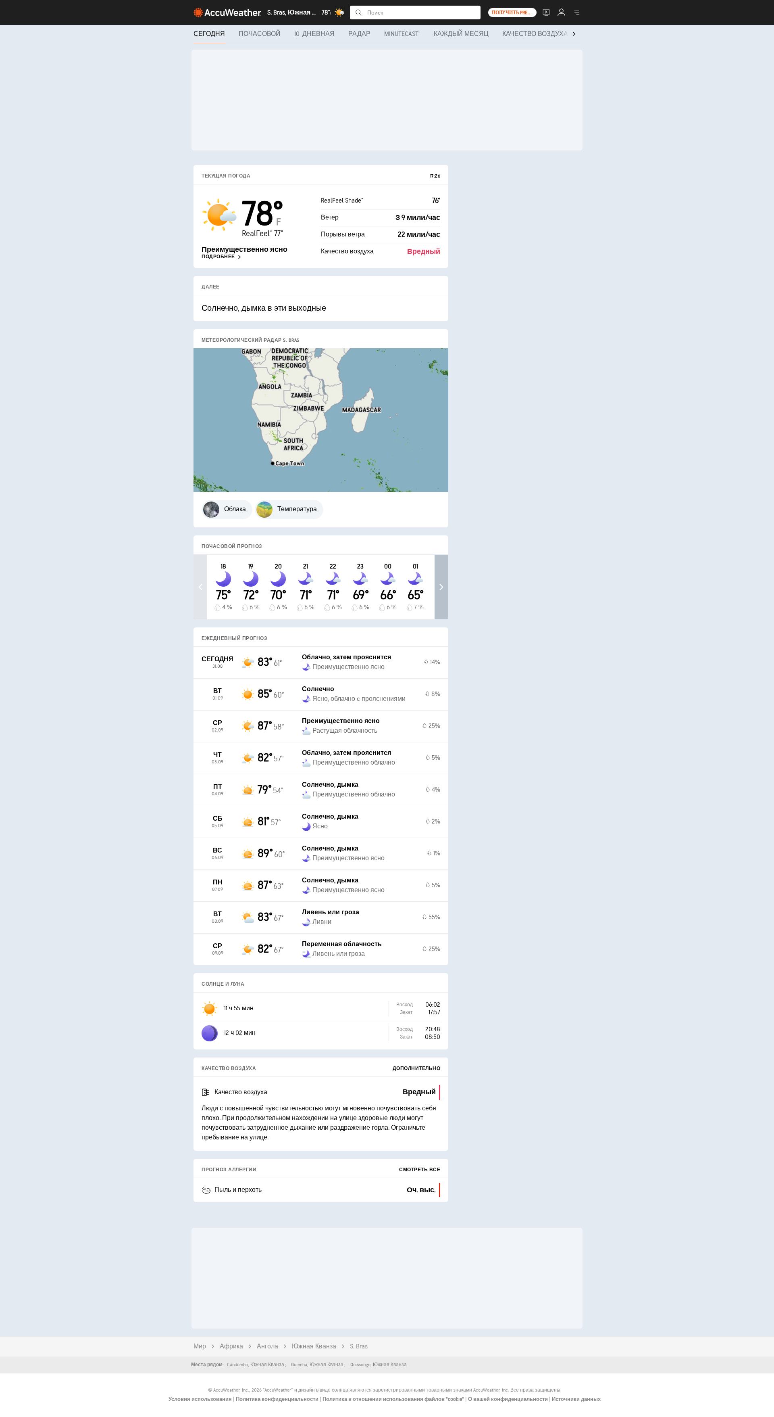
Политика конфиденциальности (278, 1399)
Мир (200, 1346)
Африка (231, 1346)
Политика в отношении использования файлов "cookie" (393, 1399)
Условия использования (201, 1399)
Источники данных (576, 1399)
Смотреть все (419, 1170)
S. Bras (359, 1346)
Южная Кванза (314, 1346)
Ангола (267, 1346)
